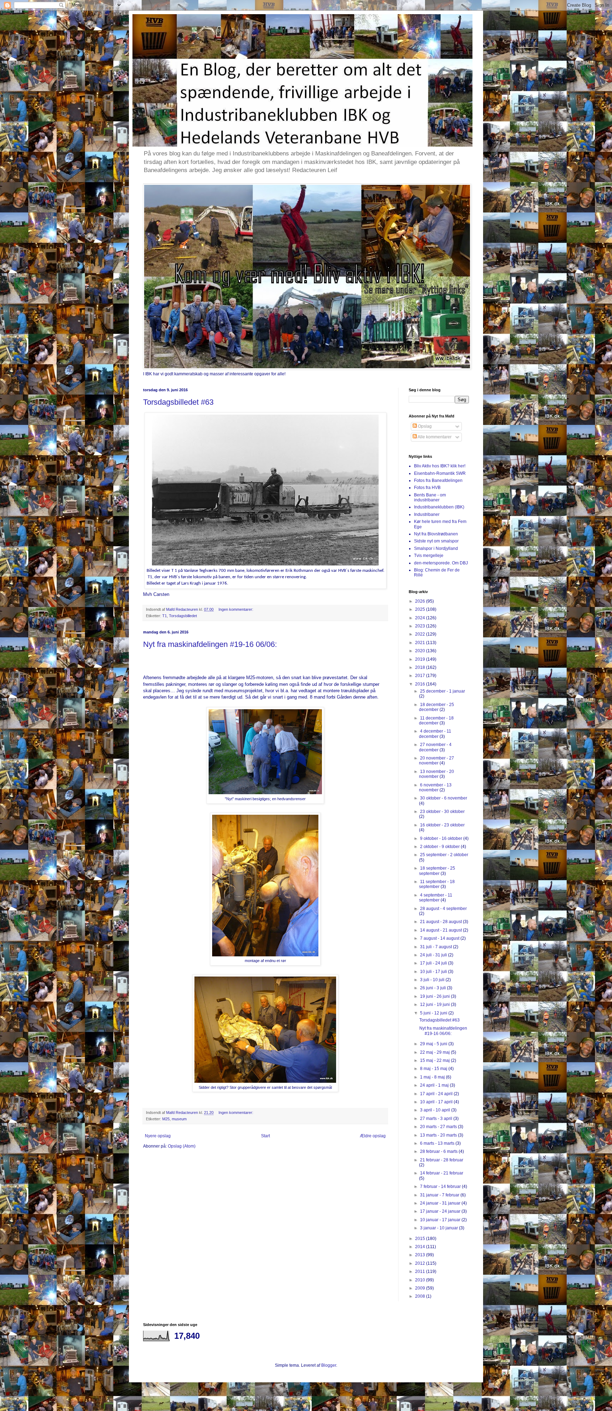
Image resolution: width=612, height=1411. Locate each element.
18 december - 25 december (436, 707)
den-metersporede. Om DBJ (441, 563)
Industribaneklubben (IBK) (439, 507)
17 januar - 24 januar (440, 1211)
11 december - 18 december (436, 721)
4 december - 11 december (435, 734)
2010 (420, 1280)
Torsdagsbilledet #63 (178, 402)
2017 (420, 675)
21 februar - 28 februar (441, 1159)
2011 (420, 1271)
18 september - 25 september (437, 871)
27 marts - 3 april (436, 1118)
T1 (164, 616)
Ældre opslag (373, 1135)
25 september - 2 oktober (444, 854)
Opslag (424, 426)
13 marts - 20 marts (439, 1135)
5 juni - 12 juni (434, 1013)
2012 (420, 1263)
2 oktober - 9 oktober (440, 846)
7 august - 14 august (440, 938)
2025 (420, 609)
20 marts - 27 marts (439, 1126)
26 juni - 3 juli (433, 987)
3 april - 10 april (435, 1110)
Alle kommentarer (434, 436)
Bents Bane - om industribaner (430, 497)
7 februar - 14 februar (441, 1186)
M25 (166, 1119)
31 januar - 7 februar (440, 1195)
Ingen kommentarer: (236, 609)
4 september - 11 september (435, 898)
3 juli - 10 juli (433, 979)
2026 (420, 601)
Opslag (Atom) (182, 1146)
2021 (420, 642)
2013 (420, 1254)
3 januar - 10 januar (439, 1227)
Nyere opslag (158, 1135)
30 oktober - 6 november (443, 798)
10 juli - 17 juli (434, 971)
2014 (420, 1246)
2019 (420, 659)
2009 (420, 1288)
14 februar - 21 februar (441, 1173)
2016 (420, 684)
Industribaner (427, 514)
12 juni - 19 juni (435, 1004)
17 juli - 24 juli (434, 963)
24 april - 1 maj (435, 1085)
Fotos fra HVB (427, 487)
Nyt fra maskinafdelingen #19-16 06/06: (210, 644)
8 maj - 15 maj (434, 1068)
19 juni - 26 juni (435, 996)
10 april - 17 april (437, 1101)
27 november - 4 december (435, 747)
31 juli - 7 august (436, 946)
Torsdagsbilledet (183, 616)
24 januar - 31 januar (440, 1203)
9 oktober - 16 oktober (441, 838)
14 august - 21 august (441, 930)
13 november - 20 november (436, 774)
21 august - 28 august (441, 921)
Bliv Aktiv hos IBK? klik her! (439, 465)
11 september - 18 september (437, 884)
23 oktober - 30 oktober (442, 811)
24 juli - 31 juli (434, 954)
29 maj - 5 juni (434, 1043)
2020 (420, 650)
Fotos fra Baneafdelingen (438, 480)
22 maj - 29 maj (435, 1052)
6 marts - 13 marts (437, 1143)
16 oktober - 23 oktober (442, 825)
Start (265, 1135)
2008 (420, 1296)
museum (179, 1119)
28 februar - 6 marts (439, 1151)
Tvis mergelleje (428, 555)
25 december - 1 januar (442, 691)
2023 (420, 626)
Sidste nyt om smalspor (436, 541)
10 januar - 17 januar (440, 1219)
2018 (420, 667)
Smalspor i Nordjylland (436, 548)
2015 (420, 1238)
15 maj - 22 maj (435, 1060)
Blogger (328, 1365)
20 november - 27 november (436, 761)
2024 (420, 617)
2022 (420, 634)
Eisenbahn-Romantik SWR (440, 473)
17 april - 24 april (437, 1093)
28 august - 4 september (443, 908)
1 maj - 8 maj (433, 1077)
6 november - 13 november (435, 787)
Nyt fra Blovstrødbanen (436, 533)
